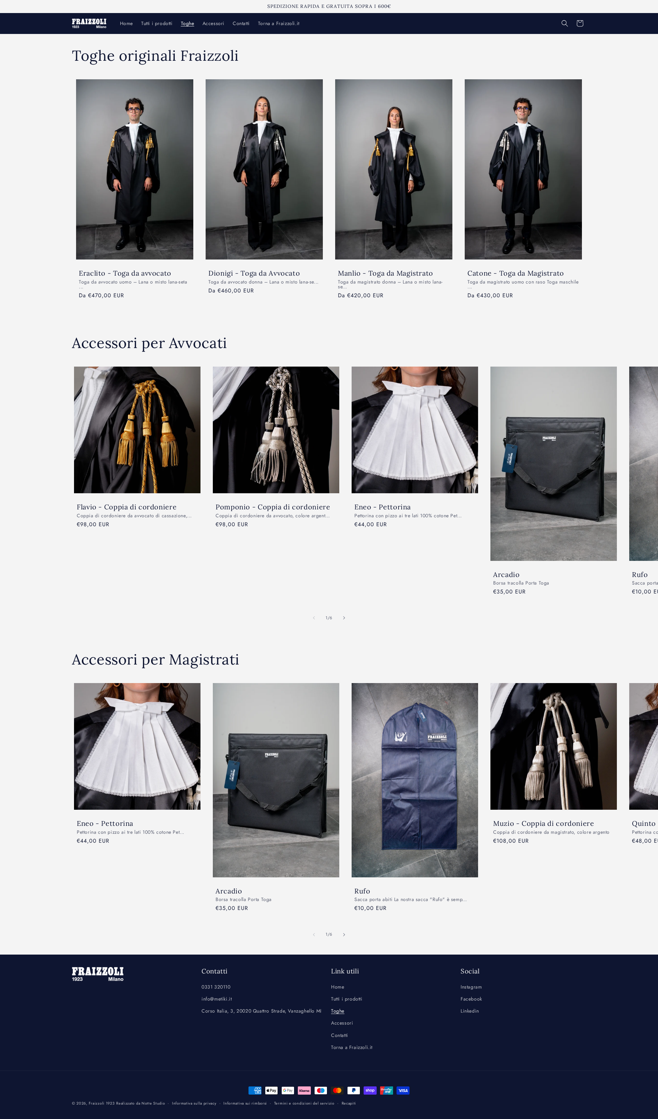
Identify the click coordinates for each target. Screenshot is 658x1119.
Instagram (471, 986)
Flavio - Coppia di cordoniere (126, 507)
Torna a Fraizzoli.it (352, 1047)
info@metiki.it (217, 998)
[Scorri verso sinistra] (313, 617)
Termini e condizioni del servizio (304, 1103)
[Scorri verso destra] (344, 617)
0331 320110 (216, 986)
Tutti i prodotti (347, 998)
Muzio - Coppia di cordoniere (543, 823)
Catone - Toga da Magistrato (515, 273)
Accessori (342, 1022)
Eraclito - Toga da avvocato (125, 273)
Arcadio (506, 574)
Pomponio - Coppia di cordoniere (273, 507)
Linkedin (470, 1010)
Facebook (471, 998)
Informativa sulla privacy (194, 1103)
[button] (564, 23)
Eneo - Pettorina (382, 507)
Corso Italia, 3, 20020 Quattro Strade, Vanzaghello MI (261, 1010)
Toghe (337, 1010)
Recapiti (349, 1103)
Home (337, 986)
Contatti (339, 1035)
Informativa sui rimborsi (245, 1103)
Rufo (362, 891)
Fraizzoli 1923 (102, 1103)
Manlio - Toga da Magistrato (385, 273)
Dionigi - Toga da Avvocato (254, 273)
